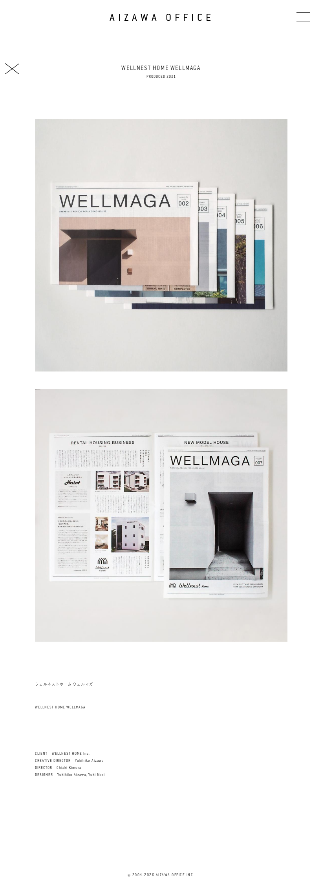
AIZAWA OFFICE (162, 17)
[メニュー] (303, 17)
